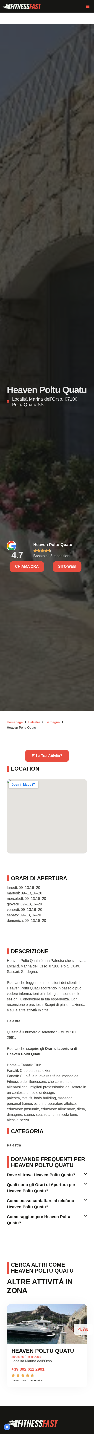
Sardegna (53, 722)
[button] (88, 6)
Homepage (15, 722)
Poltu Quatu (33, 1356)
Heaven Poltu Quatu (52, 544)
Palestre (34, 722)
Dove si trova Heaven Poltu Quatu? (41, 1175)
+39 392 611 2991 (27, 1369)
